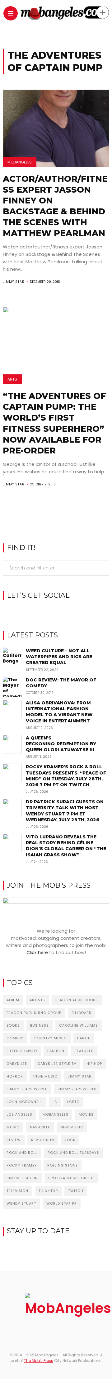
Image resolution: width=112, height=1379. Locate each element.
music (13, 1127)
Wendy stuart (21, 1203)
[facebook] (46, 611)
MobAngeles (19, 162)
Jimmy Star (14, 281)
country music (50, 1038)
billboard (81, 1012)
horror (15, 1076)
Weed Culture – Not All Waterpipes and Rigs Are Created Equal (59, 656)
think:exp (48, 1190)
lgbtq (73, 1101)
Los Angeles (19, 1114)
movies (86, 1114)
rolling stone (62, 1165)
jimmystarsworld (77, 1089)
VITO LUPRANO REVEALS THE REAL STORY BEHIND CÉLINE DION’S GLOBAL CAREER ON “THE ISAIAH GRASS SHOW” (66, 846)
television (17, 1190)
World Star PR (61, 1203)
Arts (12, 379)
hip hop (94, 1063)
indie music (45, 1076)
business (39, 1025)
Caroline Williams (78, 1025)
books (13, 1025)
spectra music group (71, 1178)
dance (83, 1038)
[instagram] (56, 611)
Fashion (55, 1050)
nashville (40, 1127)
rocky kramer (22, 1165)
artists (37, 999)
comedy (15, 1038)
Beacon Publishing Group (34, 1012)
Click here (37, 952)
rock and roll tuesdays (73, 1152)
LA (55, 1101)
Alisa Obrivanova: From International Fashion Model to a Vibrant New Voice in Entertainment (59, 712)
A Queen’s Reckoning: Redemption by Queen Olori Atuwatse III (61, 743)
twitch (75, 1190)
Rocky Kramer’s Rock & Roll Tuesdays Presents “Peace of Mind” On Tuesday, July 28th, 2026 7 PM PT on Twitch (66, 776)
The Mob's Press (38, 1360)
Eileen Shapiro (22, 1050)
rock (70, 1139)
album (13, 999)
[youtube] (66, 611)
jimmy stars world (27, 1089)
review (14, 1139)
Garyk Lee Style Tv (56, 1063)
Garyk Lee (17, 1063)
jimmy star (79, 1076)
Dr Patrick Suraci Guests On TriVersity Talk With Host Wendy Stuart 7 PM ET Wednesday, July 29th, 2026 (65, 811)
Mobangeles (55, 1114)
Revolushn (42, 1139)
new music (71, 1127)
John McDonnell (24, 1101)
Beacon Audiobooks (76, 999)
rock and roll (22, 1152)
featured (84, 1050)
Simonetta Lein (22, 1178)
